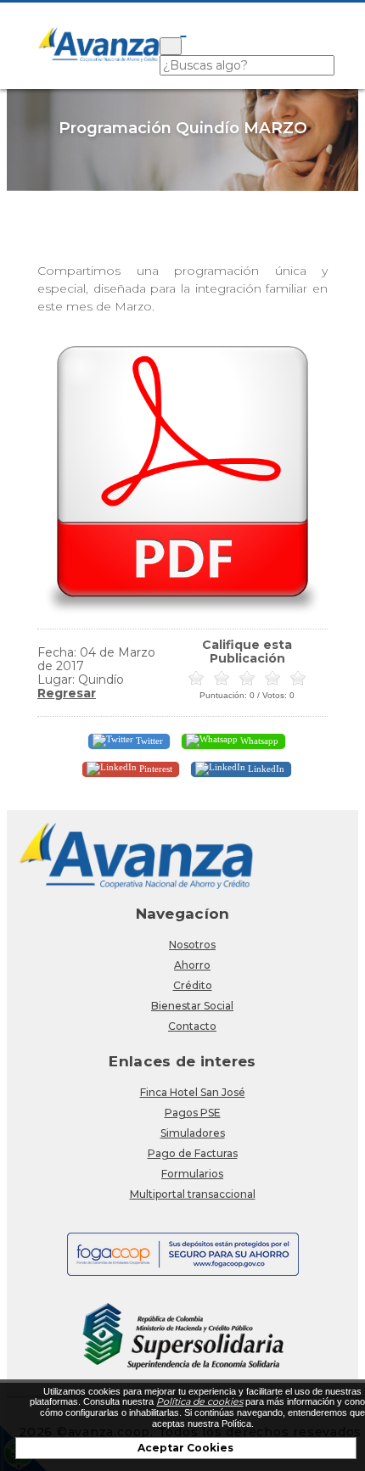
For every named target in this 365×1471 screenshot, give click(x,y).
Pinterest (154, 768)
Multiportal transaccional (193, 1194)
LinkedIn (264, 768)
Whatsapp (258, 740)
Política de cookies (199, 1401)
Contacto (192, 1026)
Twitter (148, 740)
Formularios (192, 1173)
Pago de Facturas (193, 1153)
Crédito (192, 985)
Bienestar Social (192, 1005)
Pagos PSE (193, 1112)
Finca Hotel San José (192, 1092)
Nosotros (192, 944)
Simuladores (192, 1133)
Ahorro (192, 965)
